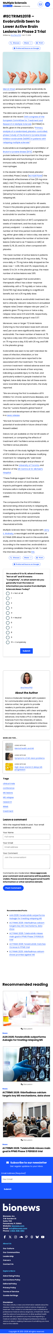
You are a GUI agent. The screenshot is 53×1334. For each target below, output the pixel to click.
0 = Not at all (17, 593)
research (7, 802)
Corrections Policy (11, 1280)
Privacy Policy (9, 1287)
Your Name (8, 832)
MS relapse (8, 797)
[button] (40, 4)
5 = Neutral (16, 617)
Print (40, 43)
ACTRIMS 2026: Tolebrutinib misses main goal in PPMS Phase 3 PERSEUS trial (26, 936)
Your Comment (10, 853)
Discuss (15, 43)
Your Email (8, 843)
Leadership (8, 1256)
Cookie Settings (10, 1295)
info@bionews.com (18, 1228)
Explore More (9, 1271)
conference (8, 788)
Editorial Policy (10, 1283)
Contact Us (8, 1264)
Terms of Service (11, 1291)
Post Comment (13, 888)
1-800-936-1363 (17, 1231)
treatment (8, 811)
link (33, 551)
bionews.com (18, 1226)
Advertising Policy (11, 1276)
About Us (7, 1243)
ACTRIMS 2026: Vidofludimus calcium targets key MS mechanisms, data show (26, 925)
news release (13, 415)
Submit (26, 650)
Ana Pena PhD (16, 35)
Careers (7, 1260)
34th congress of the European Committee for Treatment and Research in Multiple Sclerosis (23, 120)
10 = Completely (18, 642)
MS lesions (8, 792)
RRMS (5, 806)
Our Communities (11, 1252)
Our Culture (8, 1248)
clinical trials (9, 783)
